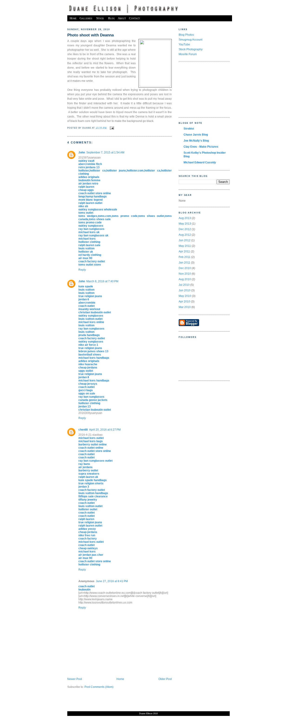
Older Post (165, 679)
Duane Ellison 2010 (148, 713)
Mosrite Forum (188, 54)
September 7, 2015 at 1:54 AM (105, 152)
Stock (100, 18)
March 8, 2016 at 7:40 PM (102, 281)
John (81, 152)
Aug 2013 (185, 218)
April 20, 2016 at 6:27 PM (105, 429)
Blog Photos (186, 34)
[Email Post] (111, 128)
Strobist (189, 128)
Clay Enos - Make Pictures (201, 146)
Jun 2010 (184, 290)
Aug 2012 (185, 234)
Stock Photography (191, 49)
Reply (82, 269)
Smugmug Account (190, 39)
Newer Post (74, 679)
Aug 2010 (185, 279)
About (122, 18)
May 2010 (185, 296)
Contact (134, 18)
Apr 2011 (184, 251)
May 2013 (185, 223)
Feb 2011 (184, 257)
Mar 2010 (185, 307)
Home (73, 18)
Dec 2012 (185, 229)
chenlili (83, 429)
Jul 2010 (184, 284)
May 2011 (185, 246)
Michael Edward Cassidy (200, 162)
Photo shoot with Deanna (90, 35)
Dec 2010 (185, 268)
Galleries (86, 18)
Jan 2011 (184, 262)
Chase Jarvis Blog (196, 134)
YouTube (184, 44)
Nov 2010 (185, 273)
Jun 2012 (184, 240)
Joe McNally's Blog (196, 140)
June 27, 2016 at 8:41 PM (112, 581)
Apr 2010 (184, 301)
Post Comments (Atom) (98, 687)
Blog (111, 18)
